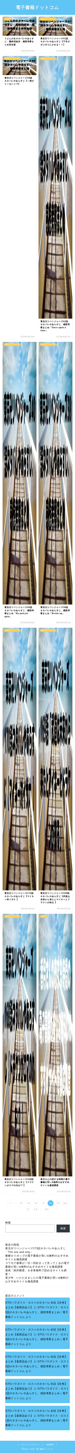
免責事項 (50, 1444)
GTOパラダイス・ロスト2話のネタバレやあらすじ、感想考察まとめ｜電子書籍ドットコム (37, 1393)
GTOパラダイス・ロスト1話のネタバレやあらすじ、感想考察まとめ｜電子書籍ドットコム (37, 1420)
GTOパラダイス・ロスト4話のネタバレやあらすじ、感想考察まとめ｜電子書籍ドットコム (37, 1339)
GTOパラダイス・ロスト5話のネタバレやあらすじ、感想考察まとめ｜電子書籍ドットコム (37, 1312)
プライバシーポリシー (30, 1444)
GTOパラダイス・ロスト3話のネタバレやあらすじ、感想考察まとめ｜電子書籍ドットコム (37, 1366)
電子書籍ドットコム (37, 7)
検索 (8, 1222)
